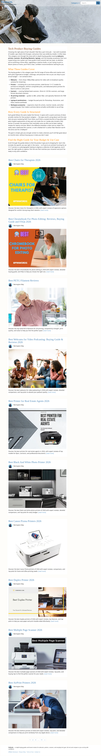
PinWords (6, 1)
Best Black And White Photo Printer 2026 (29, 462)
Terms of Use (30, 752)
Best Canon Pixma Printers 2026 (24, 521)
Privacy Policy (22, 752)
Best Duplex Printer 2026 (21, 580)
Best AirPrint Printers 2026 (22, 682)
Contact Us (37, 752)
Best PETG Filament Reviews (23, 280)
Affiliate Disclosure (13, 752)
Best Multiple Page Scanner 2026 (25, 630)
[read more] (44, 210)
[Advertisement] (82, 71)
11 (41, 740)
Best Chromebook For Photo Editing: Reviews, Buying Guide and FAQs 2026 (36, 220)
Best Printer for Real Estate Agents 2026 (28, 401)
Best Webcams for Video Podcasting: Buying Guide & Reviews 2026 (35, 341)
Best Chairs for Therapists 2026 (24, 160)
